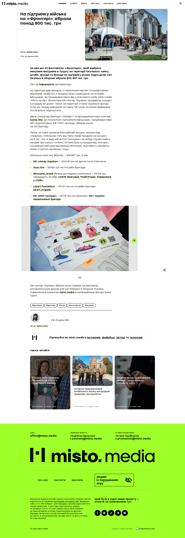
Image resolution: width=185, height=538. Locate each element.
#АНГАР (62, 305)
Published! (143, 529)
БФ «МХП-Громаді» (45, 196)
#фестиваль (37, 305)
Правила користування (122, 529)
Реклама (121, 3)
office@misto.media (43, 435)
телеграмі (136, 337)
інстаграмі (93, 337)
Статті (73, 3)
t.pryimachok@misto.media (133, 438)
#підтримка (89, 305)
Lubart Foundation (44, 186)
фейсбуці (108, 337)
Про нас (95, 3)
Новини (62, 3)
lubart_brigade (42, 189)
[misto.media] (92, 455)
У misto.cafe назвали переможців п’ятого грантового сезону (45, 381)
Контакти (108, 3)
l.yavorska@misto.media (86, 438)
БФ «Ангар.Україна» (45, 161)
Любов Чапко (32, 52)
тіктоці (120, 337)
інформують (47, 84)
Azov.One (38, 167)
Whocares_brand (43, 173)
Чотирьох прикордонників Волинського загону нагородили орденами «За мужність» (92, 391)
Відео (84, 3)
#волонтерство (75, 305)
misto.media (67, 292)
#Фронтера (50, 305)
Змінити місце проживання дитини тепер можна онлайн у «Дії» (133, 381)
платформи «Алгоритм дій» (66, 501)
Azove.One (36, 119)
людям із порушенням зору (107, 480)
